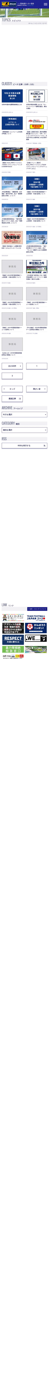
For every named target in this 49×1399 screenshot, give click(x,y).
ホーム (30, 23)
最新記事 (12, 398)
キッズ (12, 389)
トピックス (37, 23)
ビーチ (45, 23)
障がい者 (36, 389)
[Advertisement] (24, 52)
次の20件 (12, 366)
